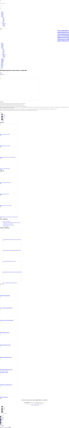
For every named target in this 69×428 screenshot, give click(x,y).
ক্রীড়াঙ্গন (2, 65)
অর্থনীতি (2, 14)
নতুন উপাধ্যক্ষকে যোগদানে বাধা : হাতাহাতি (58, 39)
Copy (7, 427)
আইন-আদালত (2, 44)
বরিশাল (3, 19)
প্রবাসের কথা (4, 24)
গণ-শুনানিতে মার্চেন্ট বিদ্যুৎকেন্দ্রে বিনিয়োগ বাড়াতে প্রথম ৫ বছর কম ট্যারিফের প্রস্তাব (7, 157)
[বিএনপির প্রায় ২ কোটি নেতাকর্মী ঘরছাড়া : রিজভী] (9, 193)
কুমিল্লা (2, 63)
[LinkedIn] (2, 409)
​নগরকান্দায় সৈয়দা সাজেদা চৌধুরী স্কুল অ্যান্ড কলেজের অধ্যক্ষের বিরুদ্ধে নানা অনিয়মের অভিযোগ (11, 222)
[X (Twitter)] (2, 408)
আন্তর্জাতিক (2, 46)
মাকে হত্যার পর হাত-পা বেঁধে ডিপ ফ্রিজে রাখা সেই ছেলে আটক (5, 205)
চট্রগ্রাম (3, 18)
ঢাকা (3, 17)
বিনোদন (2, 15)
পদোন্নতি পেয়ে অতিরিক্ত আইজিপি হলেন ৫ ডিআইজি (59, 30)
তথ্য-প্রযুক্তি (4, 57)
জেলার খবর (2, 48)
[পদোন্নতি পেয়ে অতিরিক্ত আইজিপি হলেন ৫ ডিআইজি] (9, 133)
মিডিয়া (3, 55)
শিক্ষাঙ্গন (3, 25)
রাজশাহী (3, 21)
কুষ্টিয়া (1, 64)
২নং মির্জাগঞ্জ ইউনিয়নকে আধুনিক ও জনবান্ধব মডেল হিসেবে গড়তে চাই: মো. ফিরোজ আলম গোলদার (12, 239)
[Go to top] (0, 0)
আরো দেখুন (2, 22)
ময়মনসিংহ (4, 20)
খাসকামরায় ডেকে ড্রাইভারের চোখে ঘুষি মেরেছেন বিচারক (60, 40)
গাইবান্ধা (2, 67)
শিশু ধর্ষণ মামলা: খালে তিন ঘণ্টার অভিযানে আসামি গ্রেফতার (5, 182)
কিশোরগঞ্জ (2, 62)
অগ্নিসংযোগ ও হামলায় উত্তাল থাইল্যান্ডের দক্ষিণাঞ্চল (59, 35)
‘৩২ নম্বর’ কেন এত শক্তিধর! (5, 226)
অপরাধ (2, 13)
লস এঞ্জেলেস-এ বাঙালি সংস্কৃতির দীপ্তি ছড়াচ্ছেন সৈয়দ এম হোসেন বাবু (9, 261)
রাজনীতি (2, 12)
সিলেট (3, 53)
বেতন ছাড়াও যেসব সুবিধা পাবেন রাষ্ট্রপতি (6, 221)
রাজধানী (0, 146)
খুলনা (1, 66)
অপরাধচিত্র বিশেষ (4, 23)
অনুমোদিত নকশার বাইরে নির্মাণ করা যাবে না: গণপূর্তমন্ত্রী (60, 32)
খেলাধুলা (2, 16)
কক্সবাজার (2, 61)
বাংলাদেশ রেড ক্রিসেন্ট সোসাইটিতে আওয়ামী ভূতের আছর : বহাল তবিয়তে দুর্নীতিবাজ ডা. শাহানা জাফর (12, 250)
